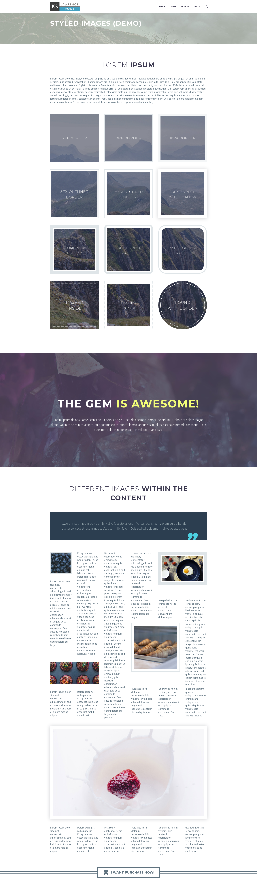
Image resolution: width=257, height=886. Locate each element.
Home (162, 6)
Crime (173, 6)
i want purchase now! (128, 872)
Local (197, 6)
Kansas (185, 6)
